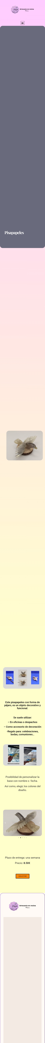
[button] (22, 23)
